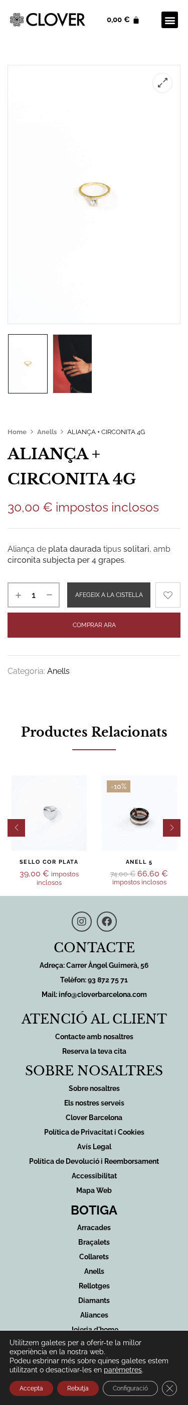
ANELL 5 (139, 862)
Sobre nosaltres (94, 1088)
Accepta (31, 1388)
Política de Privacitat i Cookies (94, 1132)
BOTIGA (94, 1210)
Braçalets (94, 1242)
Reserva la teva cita (94, 1051)
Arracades (94, 1228)
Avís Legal (94, 1147)
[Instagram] (82, 922)
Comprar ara (94, 625)
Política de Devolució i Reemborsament (94, 1161)
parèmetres (123, 1370)
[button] (169, 20)
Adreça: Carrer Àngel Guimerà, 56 (94, 965)
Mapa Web (94, 1190)
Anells (47, 432)
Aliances (94, 1315)
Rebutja (78, 1388)
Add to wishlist (167, 595)
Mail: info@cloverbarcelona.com (94, 994)
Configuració (130, 1388)
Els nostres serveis (94, 1103)
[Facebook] (107, 922)
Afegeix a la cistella (109, 594)
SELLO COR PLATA (49, 862)
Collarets (94, 1257)
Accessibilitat (94, 1176)
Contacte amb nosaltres (94, 1037)
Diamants (94, 1300)
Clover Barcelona (94, 1118)
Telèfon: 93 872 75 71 (94, 980)
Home (17, 432)
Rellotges (94, 1286)
